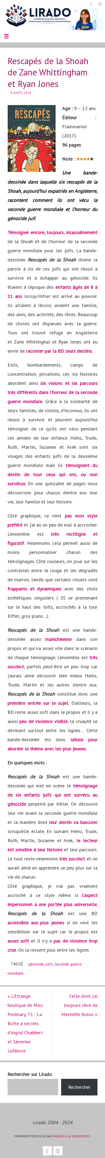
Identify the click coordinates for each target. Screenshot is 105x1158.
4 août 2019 (21, 93)
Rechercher (79, 1087)
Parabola (60, 1136)
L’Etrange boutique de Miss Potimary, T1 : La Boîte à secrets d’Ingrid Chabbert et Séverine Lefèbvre (25, 1023)
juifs (49, 964)
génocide (36, 964)
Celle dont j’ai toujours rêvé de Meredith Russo (79, 1005)
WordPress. (81, 1136)
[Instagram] (100, 4)
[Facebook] (91, 4)
